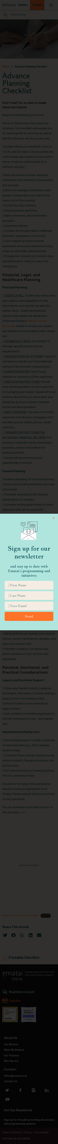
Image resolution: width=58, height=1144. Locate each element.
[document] (29, 572)
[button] (54, 518)
